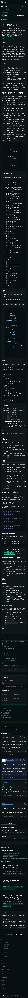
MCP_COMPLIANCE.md (10, 648)
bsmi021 (4, 739)
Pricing (2, 982)
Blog (2, 986)
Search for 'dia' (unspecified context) (12, 853)
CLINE (6, 552)
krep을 (9, 35)
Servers (7, 6)
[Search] (20, 10)
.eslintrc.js (6, 646)
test (5, 639)
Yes (16, 934)
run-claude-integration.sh (10, 658)
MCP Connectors (5, 944)
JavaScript (4, 19)
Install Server (15, 670)
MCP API (8, 917)
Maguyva (4, 836)
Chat (2, 963)
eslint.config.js (7, 644)
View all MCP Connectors (7, 847)
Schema (12, 15)
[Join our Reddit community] (15, 995)
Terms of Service (5, 969)
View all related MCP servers (8, 824)
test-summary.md (8, 663)
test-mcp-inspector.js (9, 660)
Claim (10, 11)
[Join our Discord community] (12, 995)
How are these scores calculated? (14, 686)
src (5, 637)
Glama (2, 992)
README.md (11, 554)
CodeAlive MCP (16, 59)
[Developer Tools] (23, 10)
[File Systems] (26, 10)
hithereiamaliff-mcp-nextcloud (9, 830)
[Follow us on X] (17, 995)
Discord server (21, 927)
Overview (4, 15)
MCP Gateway (4, 946)
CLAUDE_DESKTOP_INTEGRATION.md (14, 641)
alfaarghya (4, 805)
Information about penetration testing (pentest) (15, 858)
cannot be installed (16, 673)
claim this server (17, 727)
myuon (3, 784)
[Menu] (25, 2)
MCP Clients (4, 952)
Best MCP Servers (5, 956)
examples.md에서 (18, 433)
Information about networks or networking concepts (10, 855)
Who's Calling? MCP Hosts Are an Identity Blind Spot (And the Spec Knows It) (10, 867)
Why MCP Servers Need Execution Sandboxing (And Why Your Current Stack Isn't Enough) (13, 897)
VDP (2, 973)
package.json (7, 651)
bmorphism (5, 11)
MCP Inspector (4, 950)
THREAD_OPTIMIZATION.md (11, 665)
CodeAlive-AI (9, 761)
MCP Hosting (4, 948)
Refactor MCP (5, 782)
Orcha (3, 842)
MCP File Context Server (8, 737)
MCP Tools (4, 954)
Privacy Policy (4, 971)
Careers (3, 984)
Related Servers (21, 15)
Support (3, 980)
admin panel (16, 729)
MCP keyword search (7, 804)
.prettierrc (6, 653)
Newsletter (3, 988)
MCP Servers (4, 942)
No (21, 934)
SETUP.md (11, 552)
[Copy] (24, 144)
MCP (2, 6)
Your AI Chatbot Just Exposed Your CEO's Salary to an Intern (11, 881)
